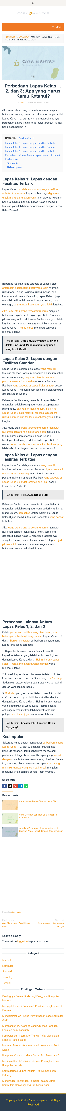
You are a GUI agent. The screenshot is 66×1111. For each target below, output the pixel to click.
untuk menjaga (20, 714)
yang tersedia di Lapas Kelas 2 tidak (33, 385)
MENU (58, 27)
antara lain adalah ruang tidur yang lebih (25, 288)
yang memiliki (48, 369)
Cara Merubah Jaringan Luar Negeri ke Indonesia (38, 816)
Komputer (7, 965)
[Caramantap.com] (33, 13)
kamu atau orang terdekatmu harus (28, 527)
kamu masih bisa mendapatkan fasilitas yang (36, 444)
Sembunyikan (25, 138)
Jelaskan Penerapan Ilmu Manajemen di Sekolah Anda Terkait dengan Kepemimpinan (41, 829)
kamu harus (26, 327)
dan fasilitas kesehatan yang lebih (33, 304)
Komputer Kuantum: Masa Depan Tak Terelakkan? (30, 1055)
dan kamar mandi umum (30, 408)
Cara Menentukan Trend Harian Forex (16, 923)
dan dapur (24, 513)
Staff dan (10, 693)
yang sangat (57, 517)
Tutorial (6, 983)
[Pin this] (15, 786)
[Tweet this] (10, 786)
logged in (22, 941)
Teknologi (7, 977)
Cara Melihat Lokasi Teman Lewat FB (37, 801)
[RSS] (33, 3)
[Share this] (4, 786)
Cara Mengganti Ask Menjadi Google (51, 923)
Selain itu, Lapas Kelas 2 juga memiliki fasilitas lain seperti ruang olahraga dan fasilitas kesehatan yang (29, 413)
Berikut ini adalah (20, 640)
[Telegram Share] (20, 786)
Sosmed (7, 971)
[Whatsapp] (26, 786)
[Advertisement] (33, 247)
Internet (6, 960)
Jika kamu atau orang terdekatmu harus (25, 311)
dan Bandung (54, 678)
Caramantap (16, 912)
